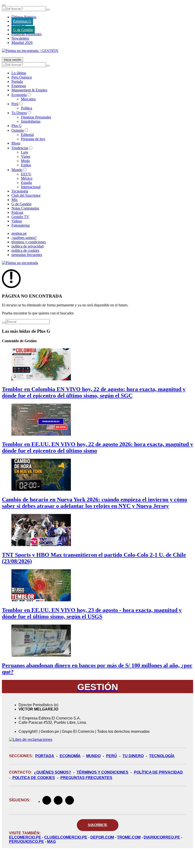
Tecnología (19, 191)
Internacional (30, 187)
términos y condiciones (28, 242)
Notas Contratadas (25, 208)
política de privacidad (27, 246)
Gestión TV (20, 217)
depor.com (102, 837)
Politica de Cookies (33, 778)
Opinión (17, 130)
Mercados (28, 99)
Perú (14, 104)
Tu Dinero (19, 113)
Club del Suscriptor (25, 195)
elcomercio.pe (25, 837)
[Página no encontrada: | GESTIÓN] (30, 51)
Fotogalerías (20, 225)
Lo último (18, 73)
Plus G (16, 126)
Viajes (25, 156)
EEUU (26, 174)
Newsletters (20, 38)
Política (26, 108)
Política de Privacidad (158, 772)
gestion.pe (19, 233)
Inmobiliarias (30, 121)
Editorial (27, 135)
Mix (14, 200)
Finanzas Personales (26, 34)
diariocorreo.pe (162, 837)
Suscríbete (97, 825)
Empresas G (22, 21)
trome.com (129, 837)
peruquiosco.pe (26, 842)
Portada (17, 81)
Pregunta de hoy (33, 139)
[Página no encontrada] (20, 263)
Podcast (17, 212)
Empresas (18, 25)
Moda (25, 161)
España (26, 183)
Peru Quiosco (21, 77)
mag (51, 842)
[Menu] (4, 5)
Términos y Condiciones (102, 772)
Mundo (16, 170)
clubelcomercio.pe (65, 837)
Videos (16, 221)
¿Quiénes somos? (52, 772)
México (26, 178)
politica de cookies (25, 250)
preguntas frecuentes (26, 255)
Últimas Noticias (23, 17)
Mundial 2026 (22, 43)
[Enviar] (48, 9)
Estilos (26, 165)
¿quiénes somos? (24, 238)
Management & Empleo (29, 90)
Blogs (15, 143)
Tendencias (19, 148)
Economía (19, 95)
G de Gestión (23, 30)
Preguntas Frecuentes (86, 778)
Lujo (24, 152)
